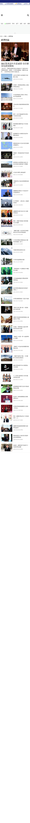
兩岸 (25, 23)
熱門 (17, 23)
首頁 (2, 23)
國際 (28, 23)
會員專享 (8, 23)
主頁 (1, 36)
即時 (13, 23)
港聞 (21, 23)
